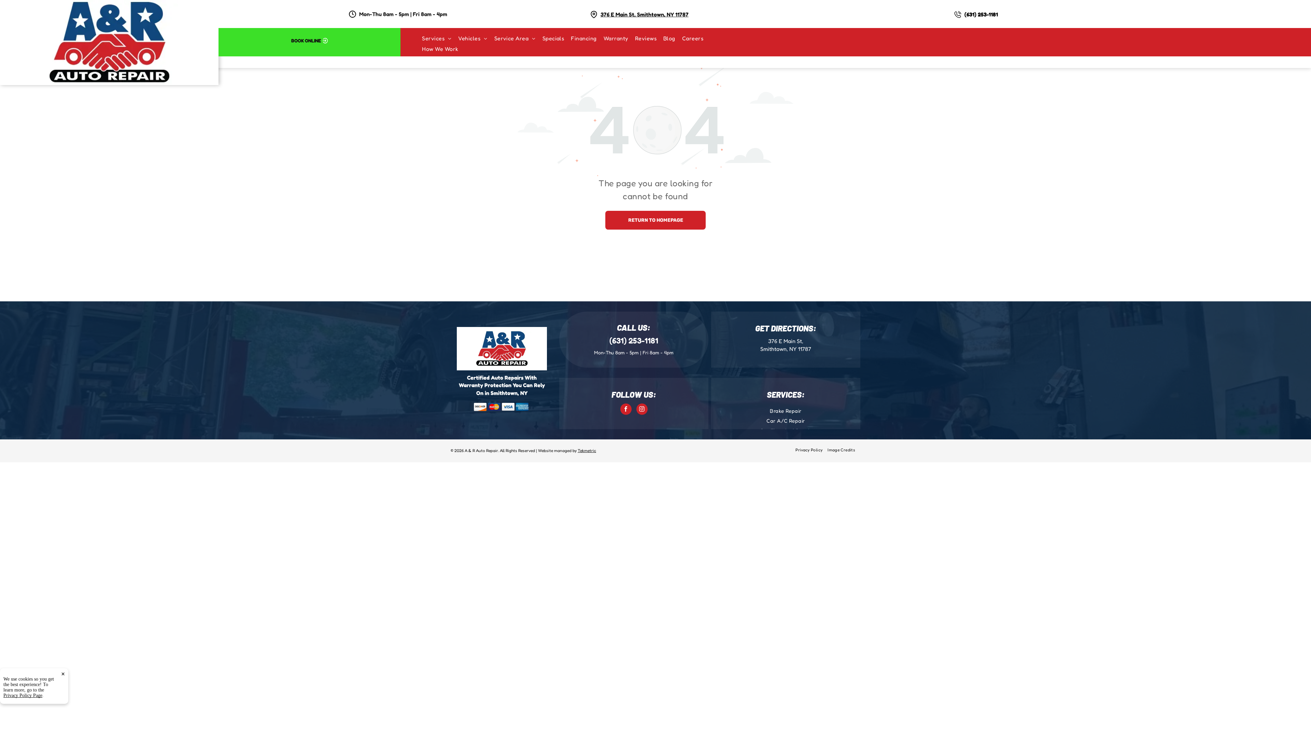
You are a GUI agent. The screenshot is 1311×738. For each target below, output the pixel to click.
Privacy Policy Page (22, 695)
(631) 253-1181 (981, 14)
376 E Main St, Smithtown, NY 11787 (645, 14)
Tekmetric (587, 450)
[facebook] (626, 410)
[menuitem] (440, 38)
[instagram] (642, 410)
